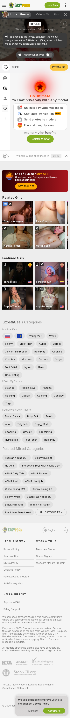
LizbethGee (11, 322)
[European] (19, 336)
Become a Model (45, 549)
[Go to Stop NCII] (25, 672)
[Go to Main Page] (22, 5)
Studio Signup (44, 556)
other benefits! (47, 132)
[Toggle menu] (4, 5)
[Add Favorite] (6, 67)
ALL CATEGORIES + (51, 512)
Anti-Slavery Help (13, 583)
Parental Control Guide (16, 576)
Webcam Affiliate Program (50, 563)
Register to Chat (40, 138)
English (52, 530)
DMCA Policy (11, 563)
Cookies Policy (12, 569)
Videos (42, 14)
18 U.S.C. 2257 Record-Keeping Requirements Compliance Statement (28, 686)
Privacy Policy (11, 549)
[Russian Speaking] (7, 336)
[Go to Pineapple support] (6, 672)
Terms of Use (11, 556)
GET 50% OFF (26, 186)
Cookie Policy (41, 703)
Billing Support (12, 609)
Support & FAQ (12, 602)
